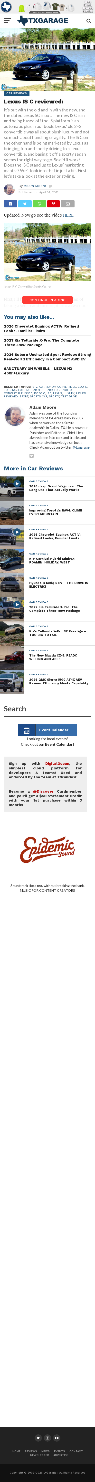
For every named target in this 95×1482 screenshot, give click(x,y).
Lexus (57, 393)
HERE (68, 215)
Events (59, 1451)
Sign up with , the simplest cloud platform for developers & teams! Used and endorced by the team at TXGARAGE (45, 770)
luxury (69, 393)
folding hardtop (31, 390)
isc (49, 393)
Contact (76, 1451)
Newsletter (39, 1455)
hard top (52, 390)
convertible (66, 386)
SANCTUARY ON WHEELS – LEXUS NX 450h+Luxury (38, 370)
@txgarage (81, 447)
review (81, 393)
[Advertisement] (47, 1103)
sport (23, 396)
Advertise (60, 1455)
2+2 (35, 386)
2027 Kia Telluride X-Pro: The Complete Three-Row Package (41, 342)
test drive (69, 396)
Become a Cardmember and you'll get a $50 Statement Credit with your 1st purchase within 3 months (45, 798)
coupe (82, 386)
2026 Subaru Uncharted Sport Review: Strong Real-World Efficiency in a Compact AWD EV (47, 356)
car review (47, 386)
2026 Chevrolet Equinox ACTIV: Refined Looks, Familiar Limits (41, 328)
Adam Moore (35, 186)
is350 (28, 393)
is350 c (39, 393)
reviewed (11, 396)
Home (16, 1451)
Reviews (31, 1451)
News (45, 1451)
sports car (38, 396)
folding (10, 390)
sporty (54, 396)
